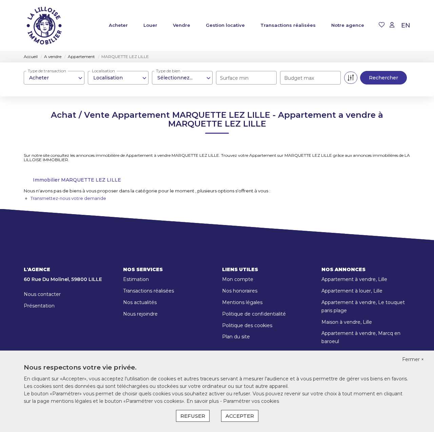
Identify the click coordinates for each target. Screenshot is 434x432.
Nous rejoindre (140, 314)
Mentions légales (242, 302)
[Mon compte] (392, 25)
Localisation (103, 70)
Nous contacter (42, 294)
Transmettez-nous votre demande (68, 198)
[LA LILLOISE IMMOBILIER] (44, 25)
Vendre (181, 25)
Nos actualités (140, 302)
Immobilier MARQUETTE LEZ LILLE (77, 180)
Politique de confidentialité (254, 314)
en (405, 25)
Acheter (118, 25)
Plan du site (236, 337)
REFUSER (192, 416)
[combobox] (54, 77)
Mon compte (237, 279)
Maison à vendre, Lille (346, 322)
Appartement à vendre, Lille (354, 279)
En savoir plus (203, 401)
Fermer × (413, 359)
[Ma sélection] (382, 25)
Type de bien (168, 70)
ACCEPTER (239, 416)
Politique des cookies (247, 325)
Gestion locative (225, 25)
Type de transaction (47, 70)
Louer (150, 25)
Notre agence (347, 25)
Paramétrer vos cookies (251, 401)
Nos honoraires (239, 291)
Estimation (136, 279)
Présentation (39, 306)
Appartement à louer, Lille (351, 291)
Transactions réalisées (288, 25)
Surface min (234, 78)
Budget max (299, 78)
